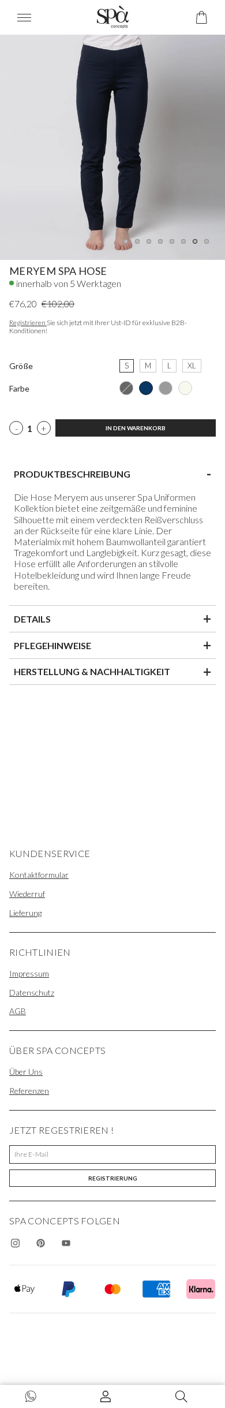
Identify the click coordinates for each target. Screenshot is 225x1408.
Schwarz (126, 388)
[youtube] (65, 1243)
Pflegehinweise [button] (112, 645)
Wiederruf (27, 894)
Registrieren (28, 322)
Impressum (29, 973)
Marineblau (146, 388)
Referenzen (29, 1091)
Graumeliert (165, 388)
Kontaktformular (39, 875)
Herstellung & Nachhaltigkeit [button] (112, 672)
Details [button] (112, 618)
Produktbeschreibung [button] (112, 473)
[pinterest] (40, 1243)
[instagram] (15, 1243)
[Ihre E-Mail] (112, 1154)
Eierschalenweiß (185, 388)
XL (191, 364)
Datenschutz (31, 992)
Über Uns (26, 1072)
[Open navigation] (31, 17)
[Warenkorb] (202, 17)
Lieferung (25, 913)
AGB (17, 1011)
